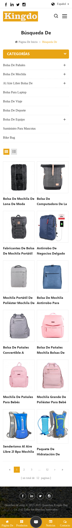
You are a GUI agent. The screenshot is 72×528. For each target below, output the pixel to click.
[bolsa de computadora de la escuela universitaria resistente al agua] (52, 177)
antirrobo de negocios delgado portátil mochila (51, 251)
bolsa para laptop (14, 92)
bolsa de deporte (14, 110)
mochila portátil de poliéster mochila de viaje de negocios (19, 301)
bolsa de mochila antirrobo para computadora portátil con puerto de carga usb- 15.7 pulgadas (51, 301)
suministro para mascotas (19, 128)
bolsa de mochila (14, 74)
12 (47, 469)
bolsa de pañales (14, 65)
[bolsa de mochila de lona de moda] (19, 177)
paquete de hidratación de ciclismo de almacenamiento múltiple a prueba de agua (50, 452)
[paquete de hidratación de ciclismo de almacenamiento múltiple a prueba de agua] (52, 426)
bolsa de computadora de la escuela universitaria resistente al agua (52, 202)
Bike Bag (9, 137)
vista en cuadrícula (6, 152)
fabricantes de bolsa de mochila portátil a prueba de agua (18, 251)
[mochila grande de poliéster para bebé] (52, 375)
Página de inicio (28, 41)
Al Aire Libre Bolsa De (18, 83)
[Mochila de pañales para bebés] (19, 375)
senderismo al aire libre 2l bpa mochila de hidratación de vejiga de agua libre (18, 449)
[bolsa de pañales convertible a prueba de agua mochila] (19, 326)
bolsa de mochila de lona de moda (18, 201)
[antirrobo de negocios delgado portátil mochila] (52, 227)
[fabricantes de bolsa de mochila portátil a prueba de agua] (19, 227)
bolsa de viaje (12, 101)
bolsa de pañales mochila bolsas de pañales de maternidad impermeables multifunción (51, 350)
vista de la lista (14, 152)
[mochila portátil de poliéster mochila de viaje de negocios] (19, 276)
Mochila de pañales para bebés (18, 399)
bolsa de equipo (14, 119)
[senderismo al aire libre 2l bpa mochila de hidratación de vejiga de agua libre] (19, 425)
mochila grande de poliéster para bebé (51, 399)
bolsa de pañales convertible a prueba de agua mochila (16, 350)
